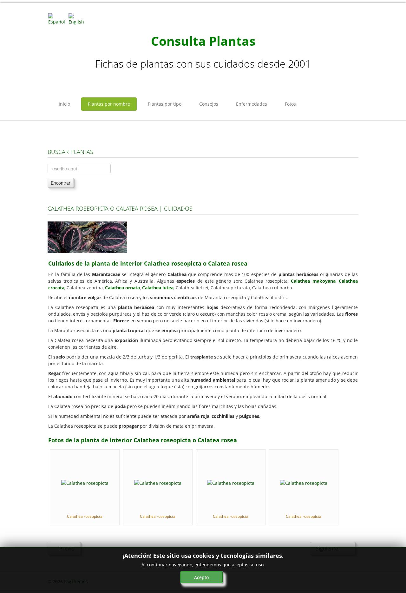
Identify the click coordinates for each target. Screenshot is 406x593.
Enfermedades (251, 104)
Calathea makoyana (313, 281)
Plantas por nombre (109, 104)
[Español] (57, 19)
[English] (78, 19)
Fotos (290, 104)
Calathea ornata (122, 288)
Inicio (64, 104)
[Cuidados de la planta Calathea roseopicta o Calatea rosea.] (87, 237)
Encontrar (60, 183)
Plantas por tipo (164, 104)
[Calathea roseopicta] (84, 482)
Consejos (208, 104)
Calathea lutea (158, 288)
